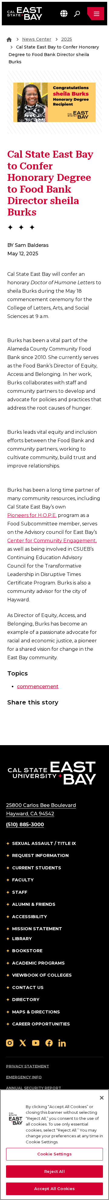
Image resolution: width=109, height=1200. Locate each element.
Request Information (40, 855)
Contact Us (28, 987)
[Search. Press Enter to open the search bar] (76, 13)
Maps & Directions (36, 1012)
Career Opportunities (41, 1024)
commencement (37, 686)
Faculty (23, 880)
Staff (19, 892)
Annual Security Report (33, 1088)
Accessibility (29, 916)
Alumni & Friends (33, 904)
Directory (25, 999)
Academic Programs (38, 963)
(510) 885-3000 (25, 824)
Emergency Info (24, 1077)
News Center (36, 39)
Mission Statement (37, 928)
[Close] (101, 1097)
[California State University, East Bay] (52, 773)
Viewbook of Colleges (42, 975)
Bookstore (27, 950)
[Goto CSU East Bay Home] (9, 39)
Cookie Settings (54, 1153)
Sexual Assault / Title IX (44, 843)
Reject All (54, 1171)
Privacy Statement (27, 1066)
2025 (66, 39)
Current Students (36, 868)
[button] (64, 13)
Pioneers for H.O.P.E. (32, 515)
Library (22, 938)
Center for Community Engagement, (52, 540)
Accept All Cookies (54, 1188)
